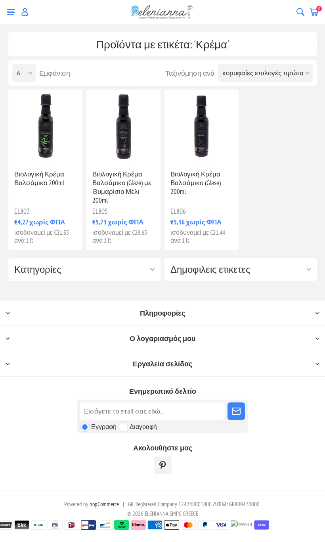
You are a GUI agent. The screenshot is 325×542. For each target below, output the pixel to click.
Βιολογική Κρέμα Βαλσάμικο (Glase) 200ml (195, 183)
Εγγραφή (104, 427)
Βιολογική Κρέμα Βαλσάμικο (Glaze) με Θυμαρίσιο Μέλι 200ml (121, 187)
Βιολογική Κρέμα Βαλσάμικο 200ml (39, 178)
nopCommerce (104, 504)
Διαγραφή (143, 427)
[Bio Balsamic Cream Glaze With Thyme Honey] (123, 127)
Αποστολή (236, 411)
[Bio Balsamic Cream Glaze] (201, 127)
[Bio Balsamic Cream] (45, 127)
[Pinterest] (163, 465)
